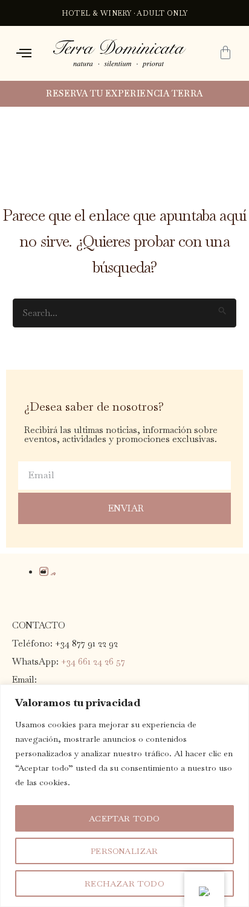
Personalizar (124, 850)
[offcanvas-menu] (24, 53)
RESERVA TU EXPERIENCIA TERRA (124, 93)
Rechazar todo (124, 883)
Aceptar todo (124, 818)
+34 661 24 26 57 (93, 661)
